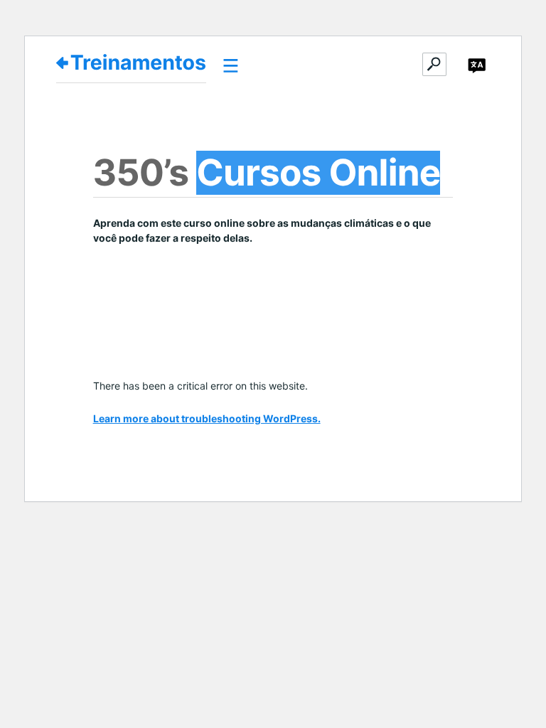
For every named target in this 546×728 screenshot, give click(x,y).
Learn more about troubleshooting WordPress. (207, 418)
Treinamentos (138, 62)
